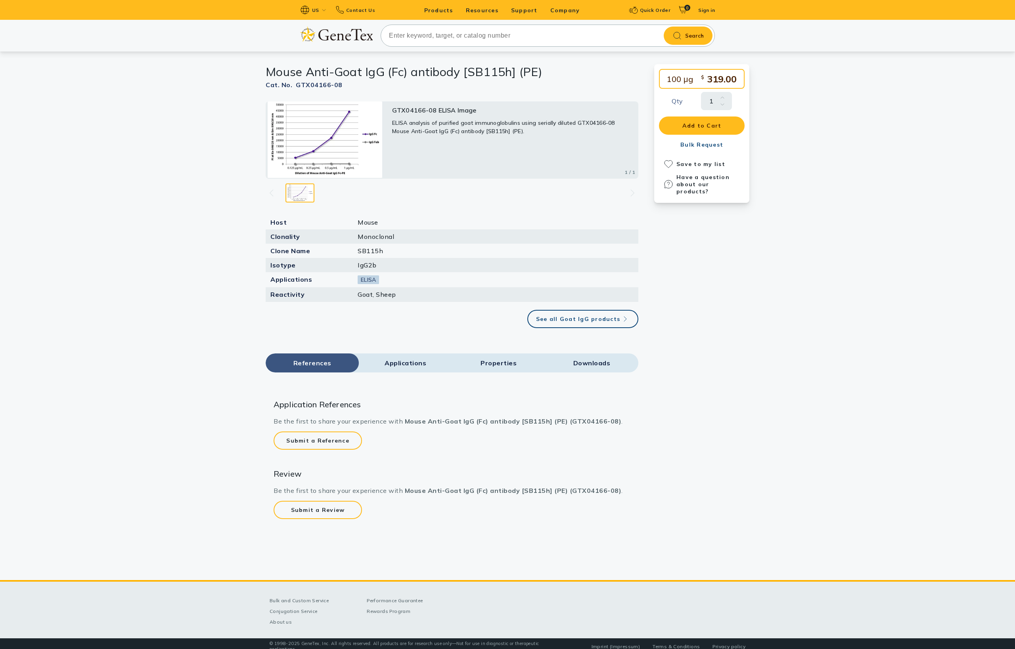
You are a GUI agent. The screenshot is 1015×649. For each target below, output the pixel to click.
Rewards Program (388, 611)
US (315, 10)
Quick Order (655, 10)
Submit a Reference (317, 440)
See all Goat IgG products (578, 319)
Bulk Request (701, 144)
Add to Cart (702, 125)
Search (694, 35)
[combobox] (548, 36)
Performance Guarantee (395, 600)
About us (281, 622)
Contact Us (360, 10)
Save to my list (700, 164)
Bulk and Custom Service (299, 600)
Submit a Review (318, 509)
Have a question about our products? (703, 184)
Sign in (706, 10)
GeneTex (336, 34)
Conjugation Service (294, 611)
